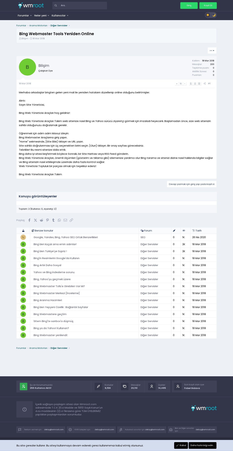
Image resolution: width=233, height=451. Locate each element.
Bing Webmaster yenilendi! (50, 335)
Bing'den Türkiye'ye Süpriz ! (50, 251)
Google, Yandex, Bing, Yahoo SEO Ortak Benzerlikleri (66, 237)
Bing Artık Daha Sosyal (47, 265)
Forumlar (23, 15)
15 (181, 83)
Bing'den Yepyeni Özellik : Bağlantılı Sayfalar (61, 307)
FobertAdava (192, 388)
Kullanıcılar (59, 15)
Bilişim (24, 38)
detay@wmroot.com (54, 429)
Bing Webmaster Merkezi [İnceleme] (57, 293)
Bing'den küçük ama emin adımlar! (55, 244)
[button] (31, 15)
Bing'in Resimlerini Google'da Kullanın (56, 258)
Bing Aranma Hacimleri (48, 300)
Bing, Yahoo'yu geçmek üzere (52, 279)
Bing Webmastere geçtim (50, 314)
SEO (143, 237)
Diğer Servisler (149, 244)
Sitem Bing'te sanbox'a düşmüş (53, 321)
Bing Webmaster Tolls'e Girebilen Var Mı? (59, 286)
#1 (209, 83)
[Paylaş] (204, 83)
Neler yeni (40, 15)
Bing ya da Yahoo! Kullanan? (51, 328)
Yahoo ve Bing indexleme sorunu (54, 272)
